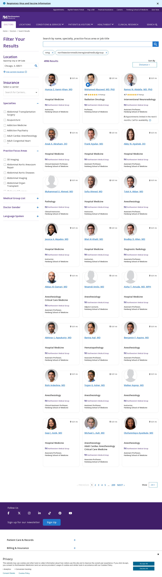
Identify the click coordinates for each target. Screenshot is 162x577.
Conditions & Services (48, 24)
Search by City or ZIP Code (14, 58)
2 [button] (95, 485)
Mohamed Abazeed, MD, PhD (99, 89)
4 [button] (101, 485)
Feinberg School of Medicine (137, 10)
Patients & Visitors (79, 24)
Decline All (144, 569)
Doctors (9, 24)
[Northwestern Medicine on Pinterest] (64, 514)
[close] (157, 3)
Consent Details (9, 573)
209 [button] (113, 485)
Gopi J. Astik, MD (53, 433)
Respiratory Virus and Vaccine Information (29, 3)
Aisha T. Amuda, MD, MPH (137, 286)
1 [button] (91, 485)
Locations (25, 24)
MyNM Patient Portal (76, 10)
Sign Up (51, 522)
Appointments (58, 10)
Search (151, 24)
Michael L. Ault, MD (94, 433)
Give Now (155, 10)
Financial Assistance (105, 10)
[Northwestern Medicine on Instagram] (33, 514)
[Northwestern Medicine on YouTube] (74, 514)
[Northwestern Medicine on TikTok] (53, 514)
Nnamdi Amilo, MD (94, 286)
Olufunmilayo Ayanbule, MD (138, 433)
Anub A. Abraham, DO (56, 143)
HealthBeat (104, 24)
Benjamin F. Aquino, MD (136, 337)
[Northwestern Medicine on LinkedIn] (43, 514)
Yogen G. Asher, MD (94, 385)
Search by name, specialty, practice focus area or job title (76, 38)
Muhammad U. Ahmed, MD (59, 191)
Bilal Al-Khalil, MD (93, 239)
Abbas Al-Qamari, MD (56, 286)
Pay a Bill (90, 10)
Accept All (144, 564)
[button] (145, 63)
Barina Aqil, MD (92, 337)
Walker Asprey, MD (134, 385)
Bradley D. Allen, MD (134, 239)
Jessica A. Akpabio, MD (56, 239)
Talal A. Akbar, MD (133, 191)
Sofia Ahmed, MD (93, 191)
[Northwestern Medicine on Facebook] (13, 514)
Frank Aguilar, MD (93, 143)
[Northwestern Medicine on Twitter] (23, 514)
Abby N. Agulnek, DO (134, 143)
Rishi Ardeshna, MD (55, 385)
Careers (120, 10)
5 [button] (105, 485)
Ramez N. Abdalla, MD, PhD (138, 89)
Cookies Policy (24, 573)
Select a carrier (11, 86)
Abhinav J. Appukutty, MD (58, 337)
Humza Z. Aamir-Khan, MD (58, 89)
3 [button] (98, 485)
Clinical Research (128, 24)
